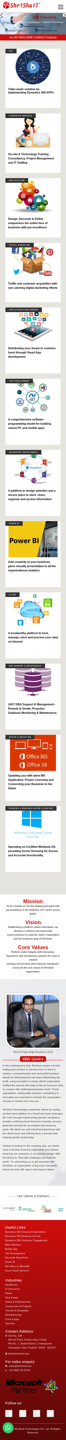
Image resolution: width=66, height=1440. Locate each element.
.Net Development (15, 1253)
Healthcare (11, 1284)
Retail (8, 1293)
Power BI (10, 1261)
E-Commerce (12, 1288)
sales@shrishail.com (20, 1366)
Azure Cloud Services (17, 1270)
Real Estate (11, 1297)
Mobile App (11, 1249)
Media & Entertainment (18, 1301)
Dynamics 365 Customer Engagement (26, 1240)
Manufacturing (13, 1314)
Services (10, 1323)
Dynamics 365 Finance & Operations (25, 1231)
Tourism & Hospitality (17, 1310)
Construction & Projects (18, 1306)
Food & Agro (12, 1319)
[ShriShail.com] (22, 5)
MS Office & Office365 (17, 1266)
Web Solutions (13, 1244)
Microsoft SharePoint (16, 1257)
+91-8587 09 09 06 (19, 1370)
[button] (1, 15)
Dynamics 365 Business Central (22, 1236)
